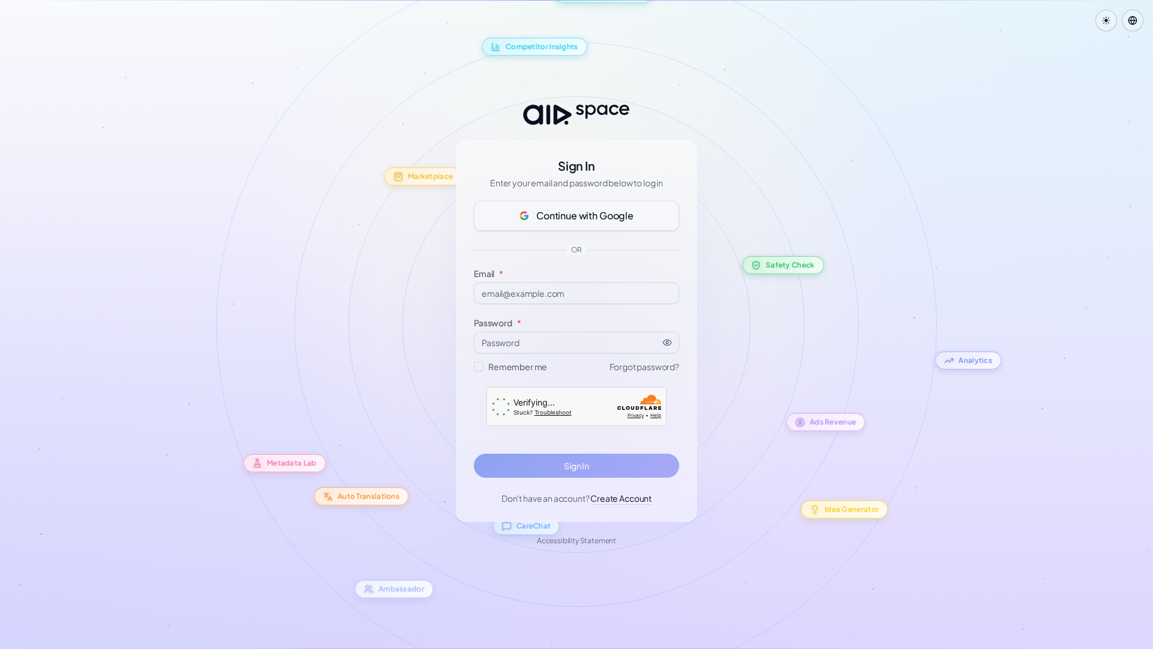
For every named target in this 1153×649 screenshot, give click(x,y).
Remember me (517, 366)
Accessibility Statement (576, 540)
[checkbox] (478, 366)
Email (488, 273)
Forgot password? (644, 366)
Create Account (621, 498)
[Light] (1106, 20)
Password (497, 322)
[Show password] (670, 342)
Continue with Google (585, 215)
